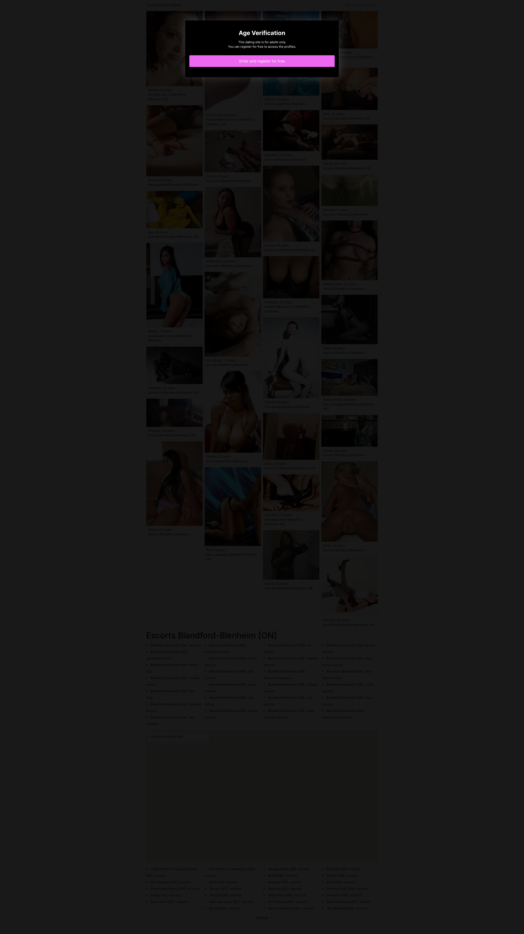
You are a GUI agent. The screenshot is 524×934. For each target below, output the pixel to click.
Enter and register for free (262, 61)
